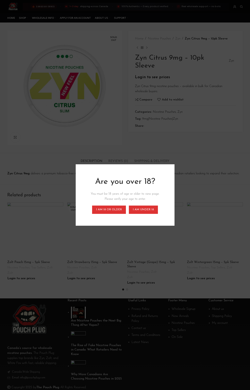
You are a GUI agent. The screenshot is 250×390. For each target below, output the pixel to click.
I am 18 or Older (109, 209)
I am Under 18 (143, 209)
